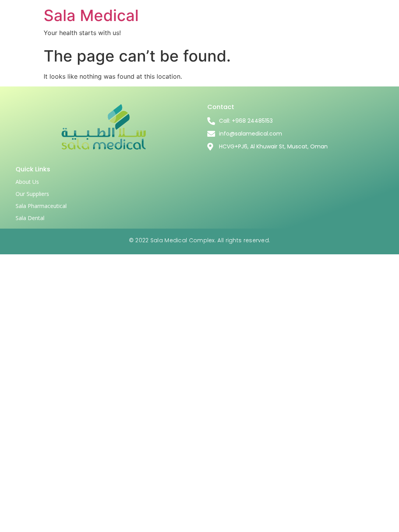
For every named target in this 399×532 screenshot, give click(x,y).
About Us (27, 181)
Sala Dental (30, 218)
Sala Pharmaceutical (41, 206)
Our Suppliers (32, 193)
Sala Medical (91, 15)
